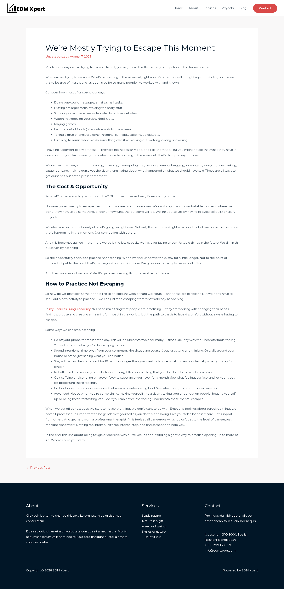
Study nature (151, 515)
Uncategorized (56, 56)
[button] (265, 8)
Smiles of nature (154, 531)
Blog (242, 8)
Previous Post (38, 467)
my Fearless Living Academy (69, 309)
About (193, 8)
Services (210, 8)
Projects (228, 8)
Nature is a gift (152, 521)
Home (178, 8)
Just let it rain (151, 537)
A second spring (154, 526)
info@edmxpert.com (220, 550)
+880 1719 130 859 (218, 545)
